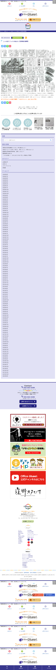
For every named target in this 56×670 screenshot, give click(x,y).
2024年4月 (5, 227)
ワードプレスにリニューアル (29, 561)
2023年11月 (5, 237)
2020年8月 (5, 303)
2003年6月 (5, 376)
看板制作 (24, 564)
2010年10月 (5, 374)
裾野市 (40, 574)
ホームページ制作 (26, 554)
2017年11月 (5, 334)
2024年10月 (6, 216)
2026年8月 (5, 174)
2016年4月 (5, 345)
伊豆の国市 (27, 574)
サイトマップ (31, 536)
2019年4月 (5, 320)
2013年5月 (5, 368)
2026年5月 (5, 180)
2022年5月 (5, 271)
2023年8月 (5, 242)
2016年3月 (5, 347)
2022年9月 (5, 263)
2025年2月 (5, 208)
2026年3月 (5, 183)
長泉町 (18, 574)
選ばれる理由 (21, 536)
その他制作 (25, 567)
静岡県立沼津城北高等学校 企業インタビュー (13, 151)
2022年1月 (5, 279)
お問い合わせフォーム (27, 401)
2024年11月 (5, 214)
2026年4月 (5, 182)
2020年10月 (6, 299)
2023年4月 (5, 250)
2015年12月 (5, 349)
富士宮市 (26, 576)
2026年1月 (5, 187)
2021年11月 (5, 282)
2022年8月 (5, 265)
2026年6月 (5, 178)
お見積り (20, 540)
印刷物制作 (25, 562)
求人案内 (30, 530)
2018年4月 (5, 330)
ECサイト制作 (25, 558)
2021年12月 (5, 280)
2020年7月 (5, 305)
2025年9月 (5, 195)
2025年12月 (5, 189)
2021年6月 (5, 292)
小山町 (48, 574)
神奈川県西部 (33, 572)
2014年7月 (5, 364)
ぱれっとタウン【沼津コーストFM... (28, 107)
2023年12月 (5, 235)
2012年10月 (5, 370)
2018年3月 (5, 332)
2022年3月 (5, 275)
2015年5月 (5, 357)
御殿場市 (44, 574)
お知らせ (9, 5)
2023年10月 (6, 239)
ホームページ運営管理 (27, 557)
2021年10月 (5, 284)
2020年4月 (5, 309)
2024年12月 (5, 212)
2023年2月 (5, 254)
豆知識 (4, 167)
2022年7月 (5, 267)
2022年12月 (5, 258)
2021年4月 (5, 296)
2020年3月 (5, 311)
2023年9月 (5, 241)
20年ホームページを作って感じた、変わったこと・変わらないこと (18, 149)
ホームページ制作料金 (27, 555)
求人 (34, 5)
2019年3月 (5, 322)
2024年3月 (5, 229)
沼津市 (7, 574)
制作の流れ (20, 533)
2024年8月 (5, 220)
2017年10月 (5, 336)
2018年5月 (5, 328)
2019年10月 (5, 317)
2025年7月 (5, 199)
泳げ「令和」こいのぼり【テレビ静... (28, 108)
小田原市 (22, 578)
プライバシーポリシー (33, 534)
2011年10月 (5, 372)
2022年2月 (5, 277)
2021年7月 (5, 290)
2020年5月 (5, 307)
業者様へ (20, 538)
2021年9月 (5, 286)
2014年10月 (5, 362)
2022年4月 (5, 273)
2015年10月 (5, 353)
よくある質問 (22, 5)
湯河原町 (27, 578)
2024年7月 (5, 221)
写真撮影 (24, 565)
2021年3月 (5, 298)
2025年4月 (5, 204)
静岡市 (30, 576)
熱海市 (36, 574)
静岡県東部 (26, 572)
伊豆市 (32, 574)
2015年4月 (5, 358)
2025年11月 (5, 191)
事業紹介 (20, 531)
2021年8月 (5, 288)
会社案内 (20, 541)
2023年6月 (5, 246)
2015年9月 (5, 355)
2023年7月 (5, 244)
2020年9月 (5, 301)
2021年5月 (5, 294)
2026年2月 (5, 185)
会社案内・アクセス (27, 521)
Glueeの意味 (30, 531)
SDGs (19, 543)
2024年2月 (5, 231)
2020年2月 (5, 313)
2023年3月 (5, 252)
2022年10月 (5, 261)
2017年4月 (5, 339)
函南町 (22, 574)
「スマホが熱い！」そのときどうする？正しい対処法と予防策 (17, 155)
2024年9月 (5, 218)
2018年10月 (5, 326)
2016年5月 (5, 343)
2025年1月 (5, 210)
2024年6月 (5, 223)
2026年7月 (5, 176)
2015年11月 (5, 351)
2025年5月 (5, 202)
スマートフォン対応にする (28, 559)
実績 (19, 534)
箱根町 (34, 578)
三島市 (11, 574)
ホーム (1, 31)
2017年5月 (5, 338)
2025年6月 (5, 201)
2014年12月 (5, 360)
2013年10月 (5, 366)
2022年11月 (5, 260)
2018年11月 (5, 324)
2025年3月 (5, 206)
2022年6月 (5, 269)
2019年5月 (5, 319)
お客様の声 (5, 162)
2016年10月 (5, 341)
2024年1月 (5, 233)
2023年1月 (5, 256)
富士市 (52, 574)
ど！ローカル (31, 533)
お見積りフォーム (34, 19)
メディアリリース (17, 37)
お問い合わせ (45, 5)
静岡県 (3, 574)
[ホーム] (28, 17)
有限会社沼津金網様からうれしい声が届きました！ (14, 147)
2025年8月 (5, 197)
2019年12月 (5, 315)
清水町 (15, 574)
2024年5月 (5, 225)
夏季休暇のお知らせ (7, 153)
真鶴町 (31, 578)
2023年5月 (5, 248)
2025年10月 (6, 193)
